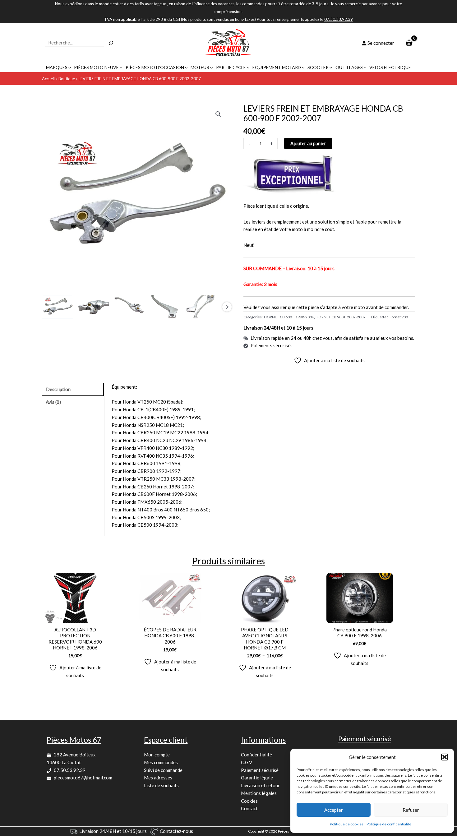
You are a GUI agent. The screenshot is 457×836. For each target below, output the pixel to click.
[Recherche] (111, 43)
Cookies (249, 801)
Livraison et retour (260, 785)
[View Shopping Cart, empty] (409, 43)
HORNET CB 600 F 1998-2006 (289, 317)
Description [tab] (58, 389)
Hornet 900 (398, 317)
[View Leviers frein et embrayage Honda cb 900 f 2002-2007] (57, 306)
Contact (249, 808)
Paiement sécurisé (260, 770)
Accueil (48, 78)
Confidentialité (256, 754)
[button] (444, 757)
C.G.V (246, 762)
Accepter (333, 810)
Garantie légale (257, 777)
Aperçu (75, 617)
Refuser (411, 810)
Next (227, 307)
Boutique (66, 78)
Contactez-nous (176, 831)
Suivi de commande (163, 770)
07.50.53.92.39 (69, 770)
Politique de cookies (346, 824)
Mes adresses (158, 777)
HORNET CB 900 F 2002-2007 (341, 317)
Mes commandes (161, 762)
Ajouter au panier (308, 143)
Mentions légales (259, 793)
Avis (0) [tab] (53, 402)
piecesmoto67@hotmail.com (83, 777)
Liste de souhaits (161, 785)
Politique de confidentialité (389, 824)
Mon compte (157, 754)
